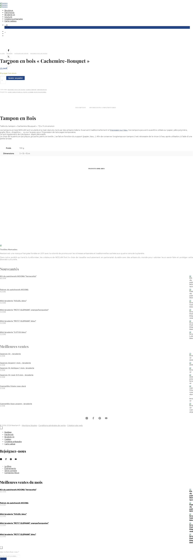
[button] (5, 25)
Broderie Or (9, 15)
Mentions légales (29, 425)
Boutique (8, 10)
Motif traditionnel (40, 92)
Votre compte (10, 471)
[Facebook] (8, 51)
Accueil (2, 53)
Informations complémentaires (102, 107)
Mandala (20, 92)
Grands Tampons (31, 89)
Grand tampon (12, 92)
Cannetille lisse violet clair (71, 219)
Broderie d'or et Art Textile (38, 53)
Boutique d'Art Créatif (21, 53)
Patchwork (9, 13)
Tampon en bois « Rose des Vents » (21, 219)
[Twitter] (8, 57)
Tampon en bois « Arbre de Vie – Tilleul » (121, 220)
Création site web (75, 425)
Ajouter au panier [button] (11, 226)
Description (80, 107)
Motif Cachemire (28, 92)
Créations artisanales (13, 19)
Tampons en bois (42, 89)
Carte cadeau (10, 21)
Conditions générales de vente (52, 425)
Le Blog (7, 466)
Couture (8, 17)
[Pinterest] (8, 63)
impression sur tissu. (119, 130)
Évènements (10, 468)
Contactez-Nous (11, 473)
